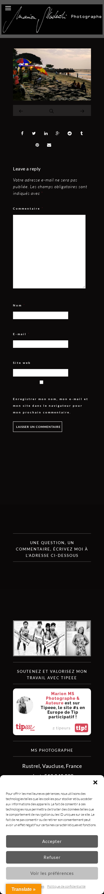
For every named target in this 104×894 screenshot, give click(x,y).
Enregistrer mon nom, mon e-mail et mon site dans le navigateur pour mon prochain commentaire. (50, 405)
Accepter (52, 841)
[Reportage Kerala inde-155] (52, 98)
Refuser (52, 857)
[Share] (22, 133)
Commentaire (28, 208)
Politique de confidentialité (66, 886)
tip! (81, 728)
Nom (19, 305)
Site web (22, 362)
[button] (95, 782)
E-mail (21, 334)
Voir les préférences (52, 873)
